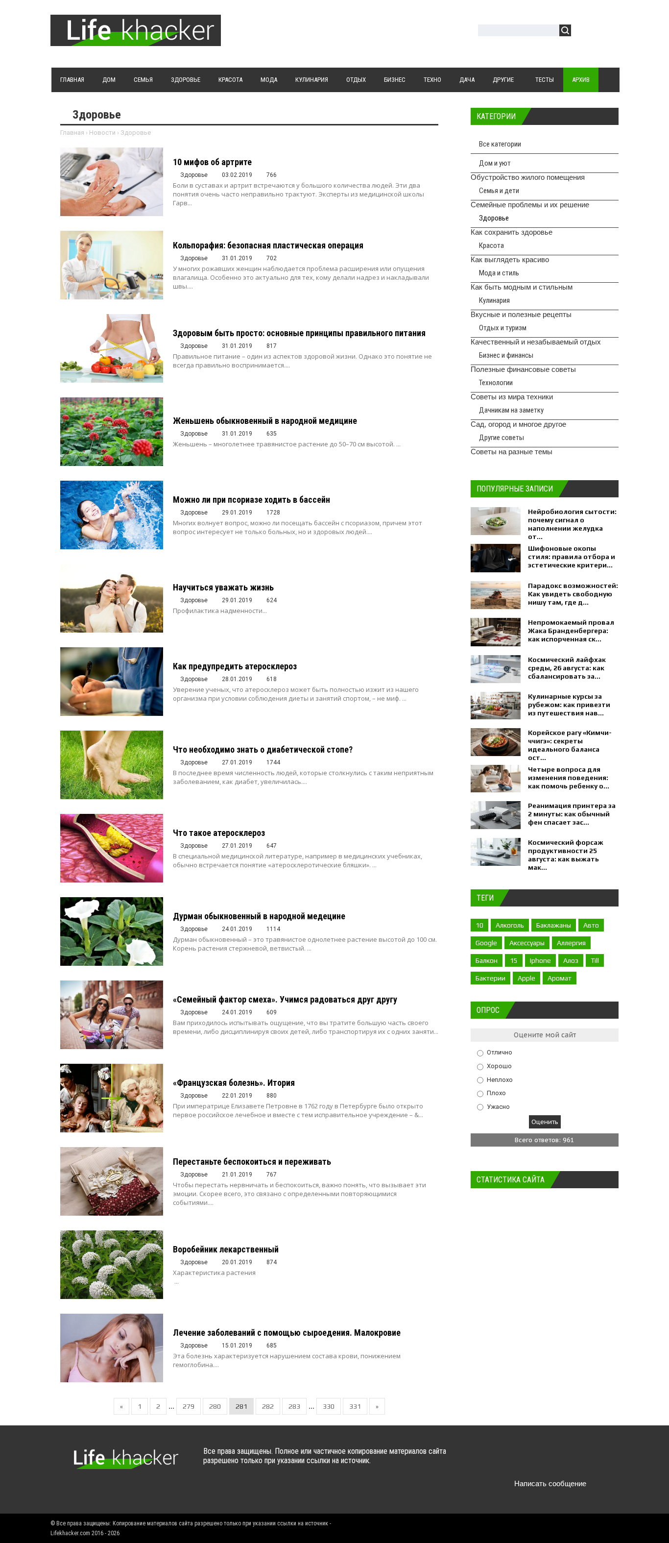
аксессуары (527, 943)
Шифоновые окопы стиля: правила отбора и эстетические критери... (571, 556)
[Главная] (135, 40)
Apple (526, 978)
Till (595, 960)
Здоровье (494, 218)
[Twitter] (513, 1460)
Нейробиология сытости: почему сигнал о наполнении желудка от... (572, 524)
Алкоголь (510, 925)
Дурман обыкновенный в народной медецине (259, 916)
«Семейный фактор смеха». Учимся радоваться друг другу (285, 999)
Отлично (499, 1052)
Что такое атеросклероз (219, 833)
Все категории (500, 144)
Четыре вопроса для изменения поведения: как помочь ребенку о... (568, 777)
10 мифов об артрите (212, 162)
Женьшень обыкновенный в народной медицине (265, 421)
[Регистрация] (607, 31)
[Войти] (584, 31)
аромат (560, 978)
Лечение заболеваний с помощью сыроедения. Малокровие (287, 1332)
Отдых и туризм (502, 327)
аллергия (571, 943)
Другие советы (501, 437)
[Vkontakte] (494, 1460)
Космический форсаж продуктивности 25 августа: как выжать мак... (565, 854)
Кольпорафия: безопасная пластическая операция (268, 245)
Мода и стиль (499, 273)
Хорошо (499, 1066)
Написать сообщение (550, 1483)
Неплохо (500, 1079)
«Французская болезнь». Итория (234, 1083)
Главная (72, 132)
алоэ (570, 960)
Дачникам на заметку (511, 410)
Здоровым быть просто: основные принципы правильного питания (299, 333)
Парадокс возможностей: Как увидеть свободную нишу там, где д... (573, 594)
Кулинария (494, 300)
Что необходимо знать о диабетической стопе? (263, 749)
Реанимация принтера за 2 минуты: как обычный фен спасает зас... (572, 814)
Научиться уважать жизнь (223, 587)
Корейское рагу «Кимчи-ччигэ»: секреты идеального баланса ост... (570, 745)
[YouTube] (551, 1460)
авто (591, 925)
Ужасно (498, 1106)
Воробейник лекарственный (226, 1249)
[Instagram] (570, 1460)
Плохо (496, 1093)
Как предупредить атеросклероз (235, 666)
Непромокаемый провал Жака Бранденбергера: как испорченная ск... (571, 630)
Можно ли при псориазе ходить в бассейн (251, 499)
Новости (102, 132)
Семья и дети (499, 190)
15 (514, 960)
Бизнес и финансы (506, 355)
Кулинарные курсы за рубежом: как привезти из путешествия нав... (569, 704)
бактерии (490, 978)
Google (486, 943)
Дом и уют (495, 163)
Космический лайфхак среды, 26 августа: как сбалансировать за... (567, 668)
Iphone (540, 960)
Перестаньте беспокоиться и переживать (252, 1161)
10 (479, 925)
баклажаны (553, 925)
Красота (491, 245)
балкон (487, 960)
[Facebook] (532, 1460)
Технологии (496, 382)
